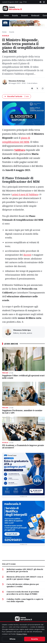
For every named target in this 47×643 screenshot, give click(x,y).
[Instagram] (44, 2)
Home (6, 15)
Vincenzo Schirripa (17, 81)
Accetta (34, 639)
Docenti (24, 15)
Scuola (15, 15)
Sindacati (35, 15)
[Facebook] (40, 2)
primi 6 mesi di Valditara (25, 194)
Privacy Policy (22, 634)
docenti (27, 254)
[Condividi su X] (37, 88)
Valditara (19, 150)
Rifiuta (12, 639)
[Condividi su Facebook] (32, 88)
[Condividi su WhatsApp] (42, 88)
